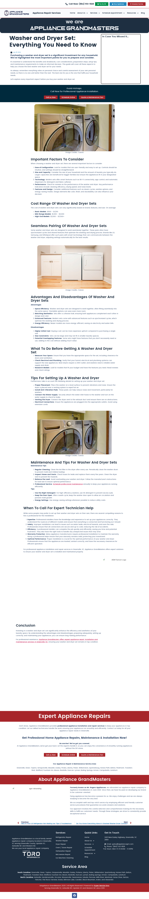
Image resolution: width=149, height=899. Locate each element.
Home (72, 13)
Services (93, 13)
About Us (81, 13)
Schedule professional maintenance (68, 484)
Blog (143, 13)
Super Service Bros (101, 885)
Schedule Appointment (112, 13)
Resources (131, 13)
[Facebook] (74, 895)
